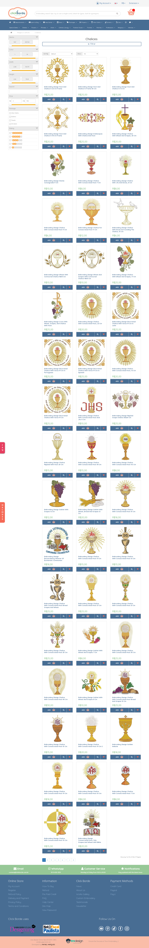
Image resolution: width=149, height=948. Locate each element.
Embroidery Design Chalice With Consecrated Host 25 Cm (55, 651)
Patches (99, 27)
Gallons (13, 116)
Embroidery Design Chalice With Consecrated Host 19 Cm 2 (90, 745)
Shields (24, 27)
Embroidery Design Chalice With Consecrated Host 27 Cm (89, 604)
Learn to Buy (34, 22)
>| (73, 860)
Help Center (49, 22)
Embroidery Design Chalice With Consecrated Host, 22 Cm (90, 323)
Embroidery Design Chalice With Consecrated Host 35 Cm (123, 651)
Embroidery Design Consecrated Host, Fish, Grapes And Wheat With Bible (89, 840)
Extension (133, 3)
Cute (119, 22)
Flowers (34, 27)
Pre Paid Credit (49, 894)
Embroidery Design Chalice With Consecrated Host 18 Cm (89, 463)
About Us (80, 890)
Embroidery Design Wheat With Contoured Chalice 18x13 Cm (56, 276)
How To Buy (48, 886)
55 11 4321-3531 (56, 872)
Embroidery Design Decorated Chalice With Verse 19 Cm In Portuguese (56, 370)
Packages (72, 22)
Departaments (20, 22)
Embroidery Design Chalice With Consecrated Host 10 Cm (89, 792)
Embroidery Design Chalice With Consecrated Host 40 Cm (56, 698)
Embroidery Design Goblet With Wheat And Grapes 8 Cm (90, 698)
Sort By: (46, 54)
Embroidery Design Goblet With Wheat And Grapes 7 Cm (90, 651)
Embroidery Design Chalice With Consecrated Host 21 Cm (123, 604)
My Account (14, 886)
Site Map (46, 906)
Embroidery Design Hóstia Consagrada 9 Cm (54, 182)
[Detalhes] (64, 99)
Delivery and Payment (18, 898)
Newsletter (81, 906)
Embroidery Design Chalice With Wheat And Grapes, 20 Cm (124, 135)
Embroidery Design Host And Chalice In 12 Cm (123, 88)
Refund (45, 890)
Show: (79, 54)
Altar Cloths (97, 22)
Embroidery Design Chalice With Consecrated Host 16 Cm (123, 557)
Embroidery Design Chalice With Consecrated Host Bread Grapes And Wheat (56, 605)
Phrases (43, 27)
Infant (53, 27)
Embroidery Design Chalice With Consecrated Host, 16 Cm (124, 370)
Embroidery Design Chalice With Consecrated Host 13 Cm (89, 557)
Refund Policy (14, 894)
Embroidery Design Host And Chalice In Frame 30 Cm (89, 88)
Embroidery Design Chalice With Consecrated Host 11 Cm (55, 229)
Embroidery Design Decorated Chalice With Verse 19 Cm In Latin (124, 323)
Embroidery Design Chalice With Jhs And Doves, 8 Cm (122, 182)
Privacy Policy (14, 902)
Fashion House (78, 27)
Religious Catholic (23, 32)
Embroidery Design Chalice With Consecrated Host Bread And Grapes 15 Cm (124, 699)
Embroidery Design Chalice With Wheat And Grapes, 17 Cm (124, 276)
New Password (49, 910)
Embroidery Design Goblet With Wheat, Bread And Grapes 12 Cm (90, 511)
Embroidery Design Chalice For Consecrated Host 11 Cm (90, 229)
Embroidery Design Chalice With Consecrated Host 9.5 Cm (124, 463)
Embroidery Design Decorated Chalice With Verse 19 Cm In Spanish (90, 370)
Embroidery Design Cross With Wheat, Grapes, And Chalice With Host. (55, 323)
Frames (89, 27)
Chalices (38, 32)
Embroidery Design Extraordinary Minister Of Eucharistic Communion (54, 558)
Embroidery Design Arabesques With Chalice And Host (90, 135)
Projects (84, 22)
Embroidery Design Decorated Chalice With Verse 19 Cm (56, 417)
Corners (109, 22)
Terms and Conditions (18, 906)
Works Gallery (82, 894)
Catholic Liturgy (64, 27)
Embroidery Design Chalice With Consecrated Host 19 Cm (55, 792)
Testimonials (82, 902)
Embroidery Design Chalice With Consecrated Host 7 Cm (89, 182)
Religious (121, 27)
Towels (13, 120)
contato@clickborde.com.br (19, 872)
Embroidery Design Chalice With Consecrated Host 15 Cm (123, 510)
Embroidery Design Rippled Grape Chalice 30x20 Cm (122, 417)
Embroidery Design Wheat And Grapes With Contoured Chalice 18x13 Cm (90, 276)
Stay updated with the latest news (130, 872)
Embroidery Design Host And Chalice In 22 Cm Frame (55, 88)
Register (12, 890)
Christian (14, 124)
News (60, 22)
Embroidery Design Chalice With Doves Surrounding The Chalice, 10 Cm (123, 229)
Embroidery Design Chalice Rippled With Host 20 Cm (54, 463)
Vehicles (131, 27)
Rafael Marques (48, 944)
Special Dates (13, 27)
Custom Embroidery (85, 898)
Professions (110, 27)
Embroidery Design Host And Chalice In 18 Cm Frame (55, 135)
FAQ (44, 898)
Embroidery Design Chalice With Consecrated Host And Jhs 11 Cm (89, 417)
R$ (123, 3)
